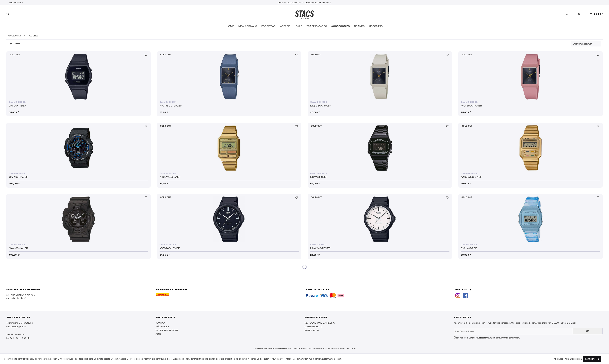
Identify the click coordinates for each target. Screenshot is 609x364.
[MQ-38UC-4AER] (530, 77)
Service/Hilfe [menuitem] (15, 2)
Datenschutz (313, 326)
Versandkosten (298, 348)
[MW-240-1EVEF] (229, 219)
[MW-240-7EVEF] (379, 219)
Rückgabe (162, 326)
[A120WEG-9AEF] (229, 148)
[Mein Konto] (581, 14)
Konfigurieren (592, 359)
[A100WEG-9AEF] (530, 148)
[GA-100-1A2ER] (78, 148)
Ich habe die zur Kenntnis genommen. (488, 337)
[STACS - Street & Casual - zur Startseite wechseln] (304, 14)
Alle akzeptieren (573, 359)
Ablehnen (558, 359)
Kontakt (161, 322)
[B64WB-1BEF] (379, 148)
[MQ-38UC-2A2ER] (229, 77)
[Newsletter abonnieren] (587, 331)
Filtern (16, 43)
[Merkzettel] (569, 14)
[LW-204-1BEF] (78, 77)
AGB (158, 334)
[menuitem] (569, 14)
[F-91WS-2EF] (530, 219)
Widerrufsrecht (166, 330)
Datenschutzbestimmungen (482, 337)
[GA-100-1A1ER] (78, 219)
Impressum (311, 330)
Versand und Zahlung (319, 322)
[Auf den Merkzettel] (145, 56)
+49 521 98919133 (15, 334)
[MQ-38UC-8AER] (379, 77)
